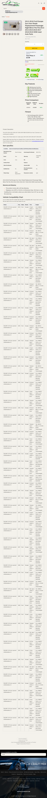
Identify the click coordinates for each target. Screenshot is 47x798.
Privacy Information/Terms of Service (16, 772)
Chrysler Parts (22, 778)
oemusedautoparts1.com (37, 141)
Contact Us (14, 774)
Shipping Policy (19, 774)
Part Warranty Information (29, 772)
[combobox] (23, 8)
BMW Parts (9, 778)
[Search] (43, 8)
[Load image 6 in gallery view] (18, 34)
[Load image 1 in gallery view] (4, 34)
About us (6, 772)
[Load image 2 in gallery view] (7, 34)
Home (3, 16)
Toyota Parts (32, 780)
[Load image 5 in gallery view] (15, 34)
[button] (44, 3)
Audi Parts (5, 778)
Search (2, 772)
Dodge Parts (28, 778)
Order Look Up (43, 772)
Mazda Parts (9, 780)
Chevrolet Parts (16, 778)
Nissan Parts (15, 780)
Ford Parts (33, 778)
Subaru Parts (26, 780)
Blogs (34, 774)
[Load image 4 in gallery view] (12, 34)
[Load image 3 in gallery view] (9, 34)
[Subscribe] (44, 754)
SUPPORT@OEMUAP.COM (23, 791)
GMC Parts (38, 778)
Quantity (27, 41)
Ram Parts (21, 780)
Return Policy (37, 772)
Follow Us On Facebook (27, 774)
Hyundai (42, 778)
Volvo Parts (37, 780)
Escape (7, 16)
